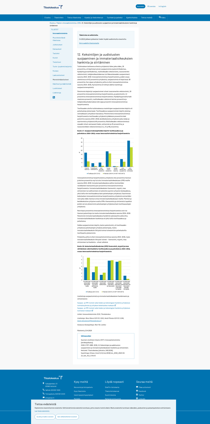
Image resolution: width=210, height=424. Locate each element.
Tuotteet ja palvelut (114, 17)
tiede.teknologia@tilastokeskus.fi (89, 321)
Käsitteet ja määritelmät (62, 84)
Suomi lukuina (110, 395)
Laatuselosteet (59, 75)
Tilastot (58, 23)
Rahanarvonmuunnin (113, 399)
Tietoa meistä (146, 17)
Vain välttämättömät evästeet (67, 417)
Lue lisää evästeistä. (42, 411)
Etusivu (48, 17)
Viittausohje (86, 336)
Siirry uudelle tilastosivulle (89, 43)
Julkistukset (57, 45)
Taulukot (56, 53)
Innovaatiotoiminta (69, 23)
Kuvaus (55, 71)
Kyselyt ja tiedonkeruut (94, 17)
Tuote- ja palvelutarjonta (62, 66)
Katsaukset (57, 49)
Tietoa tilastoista (74, 17)
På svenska (152, 6)
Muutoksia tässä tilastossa (59, 39)
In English (162, 6)
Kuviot (55, 58)
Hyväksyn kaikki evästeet (45, 417)
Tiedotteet (57, 62)
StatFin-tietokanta (112, 387)
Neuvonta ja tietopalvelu (83, 387)
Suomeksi (140, 6)
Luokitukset (57, 88)
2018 (78, 23)
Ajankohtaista (131, 17)
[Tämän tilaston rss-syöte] (62, 98)
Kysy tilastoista (80, 391)
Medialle (77, 399)
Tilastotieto (59, 17)
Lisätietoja (57, 93)
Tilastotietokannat (112, 391)
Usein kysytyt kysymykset (83, 395)
